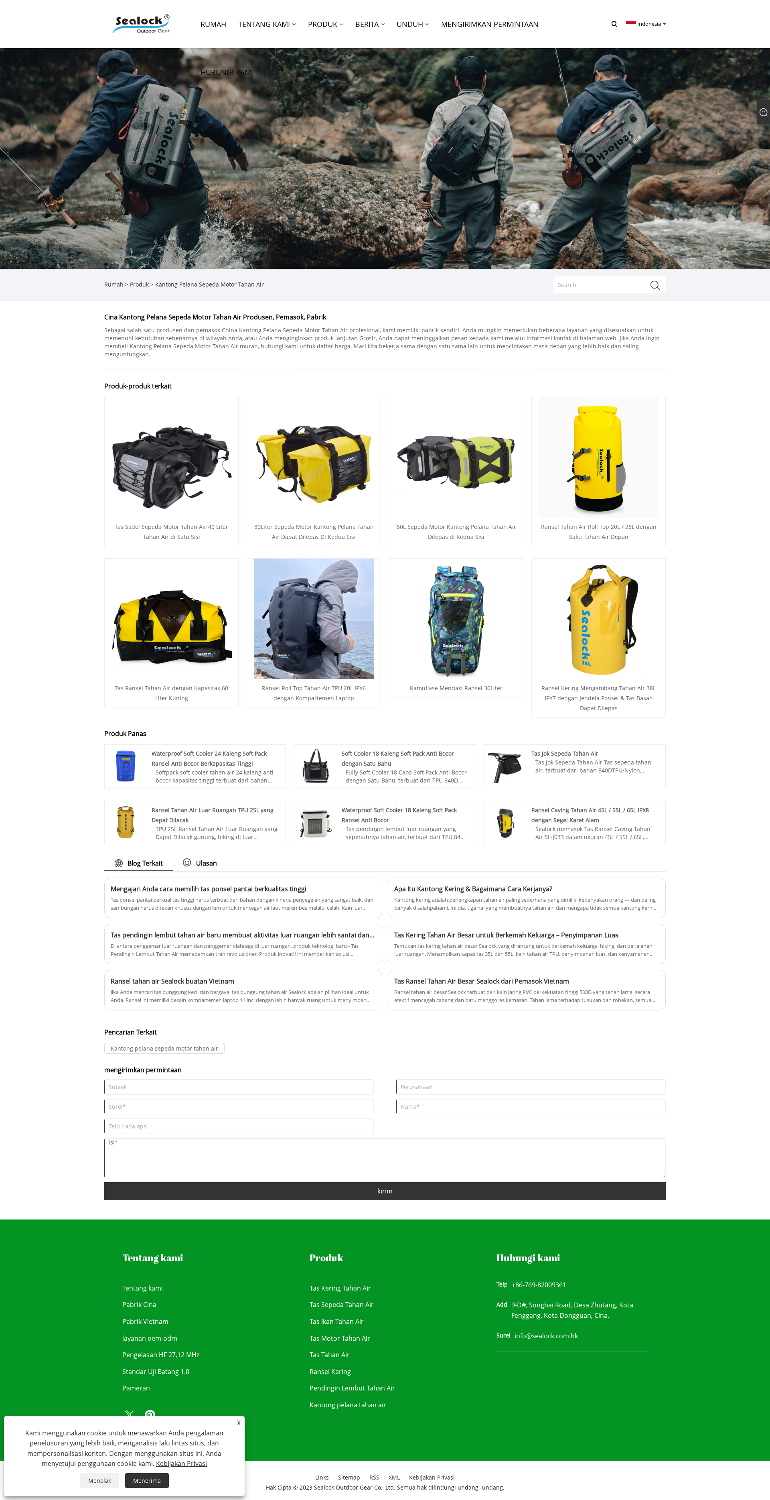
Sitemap (349, 1477)
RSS (374, 1477)
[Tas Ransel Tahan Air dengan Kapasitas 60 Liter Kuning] (171, 618)
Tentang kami (142, 1288)
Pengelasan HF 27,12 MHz (160, 1354)
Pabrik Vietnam (145, 1321)
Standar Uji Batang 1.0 (155, 1371)
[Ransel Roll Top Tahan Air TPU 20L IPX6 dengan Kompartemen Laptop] (314, 618)
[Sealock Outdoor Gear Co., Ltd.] (140, 23)
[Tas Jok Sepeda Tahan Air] (505, 765)
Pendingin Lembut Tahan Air (352, 1388)
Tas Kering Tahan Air (340, 1288)
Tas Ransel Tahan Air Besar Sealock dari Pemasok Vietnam (481, 981)
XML (394, 1477)
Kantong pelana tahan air (348, 1404)
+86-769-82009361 (539, 1284)
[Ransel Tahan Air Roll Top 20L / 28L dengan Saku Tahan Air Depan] (599, 457)
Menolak (99, 1480)
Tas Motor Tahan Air (340, 1338)
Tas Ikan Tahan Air (337, 1321)
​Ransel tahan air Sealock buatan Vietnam (172, 981)
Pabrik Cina (139, 1304)
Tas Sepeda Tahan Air (342, 1304)
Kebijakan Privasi (432, 1477)
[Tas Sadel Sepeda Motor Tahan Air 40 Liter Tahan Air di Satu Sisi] (171, 457)
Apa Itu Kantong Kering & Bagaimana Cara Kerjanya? (473, 888)
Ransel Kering (330, 1371)
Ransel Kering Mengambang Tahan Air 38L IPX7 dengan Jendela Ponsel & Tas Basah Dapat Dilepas (598, 698)
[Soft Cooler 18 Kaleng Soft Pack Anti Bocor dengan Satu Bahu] (315, 765)
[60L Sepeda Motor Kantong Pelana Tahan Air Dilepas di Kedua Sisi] (456, 457)
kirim (385, 1191)
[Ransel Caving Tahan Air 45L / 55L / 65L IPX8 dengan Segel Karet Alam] (505, 821)
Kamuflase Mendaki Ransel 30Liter (456, 688)
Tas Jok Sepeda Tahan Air (564, 753)
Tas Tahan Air (330, 1354)
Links (322, 1477)
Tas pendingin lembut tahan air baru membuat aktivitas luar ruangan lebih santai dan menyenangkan (243, 935)
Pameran (136, 1388)
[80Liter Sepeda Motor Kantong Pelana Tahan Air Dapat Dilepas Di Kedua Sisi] (314, 457)
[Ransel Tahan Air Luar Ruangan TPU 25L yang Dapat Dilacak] (125, 821)
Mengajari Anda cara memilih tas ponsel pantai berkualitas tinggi (208, 888)
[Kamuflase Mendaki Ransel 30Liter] (456, 618)
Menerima (147, 1480)
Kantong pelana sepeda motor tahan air (164, 1048)
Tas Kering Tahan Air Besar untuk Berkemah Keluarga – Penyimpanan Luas (506, 935)
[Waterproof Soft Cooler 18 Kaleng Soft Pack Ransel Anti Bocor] (315, 821)
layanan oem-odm (149, 1338)
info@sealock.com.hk (546, 1335)
